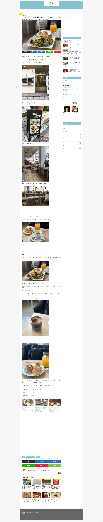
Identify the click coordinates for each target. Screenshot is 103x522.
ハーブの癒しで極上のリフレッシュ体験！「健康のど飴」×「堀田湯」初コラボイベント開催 (71, 71)
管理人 (68, 7)
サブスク (56, 7)
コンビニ (37, 7)
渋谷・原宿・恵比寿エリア (31, 457)
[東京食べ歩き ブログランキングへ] (66, 86)
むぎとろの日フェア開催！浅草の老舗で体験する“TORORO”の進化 (74, 58)
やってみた (51, 7)
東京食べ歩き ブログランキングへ (68, 87)
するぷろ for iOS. (30, 395)
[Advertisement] (42, 426)
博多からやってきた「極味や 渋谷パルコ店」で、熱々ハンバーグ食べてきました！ (41, 408)
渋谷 (56, 458)
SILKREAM (28, 458)
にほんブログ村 (66, 92)
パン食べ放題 (45, 458)
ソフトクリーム (39, 458)
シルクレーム (34, 458)
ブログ (64, 128)
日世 (53, 458)
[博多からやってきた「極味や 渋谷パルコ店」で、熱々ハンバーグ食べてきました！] (41, 402)
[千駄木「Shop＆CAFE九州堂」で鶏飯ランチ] (28, 402)
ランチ (24, 457)
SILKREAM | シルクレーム (27, 392)
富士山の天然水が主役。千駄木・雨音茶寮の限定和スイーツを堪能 (74, 46)
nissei (24, 458)
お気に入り (61, 7)
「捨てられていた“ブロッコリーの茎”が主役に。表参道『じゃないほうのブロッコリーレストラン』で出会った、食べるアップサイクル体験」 (71, 52)
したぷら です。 (73, 40)
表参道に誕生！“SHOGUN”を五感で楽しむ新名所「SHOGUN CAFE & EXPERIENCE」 (71, 64)
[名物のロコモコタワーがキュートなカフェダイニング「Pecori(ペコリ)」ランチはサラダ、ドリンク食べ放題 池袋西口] (55, 402)
